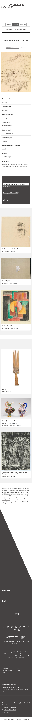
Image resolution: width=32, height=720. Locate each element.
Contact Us (7, 712)
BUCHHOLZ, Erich (7, 328)
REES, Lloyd (5, 251)
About (18, 670)
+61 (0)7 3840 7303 (10, 710)
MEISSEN (5, 423)
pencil (4, 149)
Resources (23, 24)
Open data (5, 668)
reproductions (6, 500)
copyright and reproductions (10, 502)
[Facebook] (4, 201)
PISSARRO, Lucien (12, 48)
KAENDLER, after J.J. (8, 425)
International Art (7, 125)
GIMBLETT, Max (7, 283)
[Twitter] (7, 201)
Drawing (4, 141)
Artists (15, 18)
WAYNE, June (6, 476)
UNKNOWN (5, 392)
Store (3, 672)
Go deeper (25, 18)
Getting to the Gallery (10, 707)
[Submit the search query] (3, 29)
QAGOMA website (7, 670)
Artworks (6, 18)
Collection (12, 12)
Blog (18, 668)
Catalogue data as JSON (10, 193)
